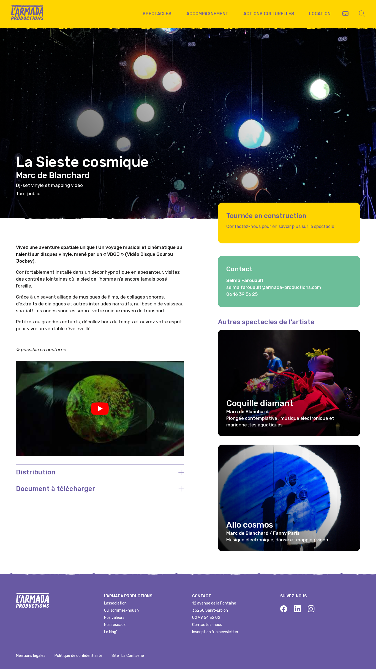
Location (320, 13)
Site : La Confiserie (127, 655)
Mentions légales (30, 655)
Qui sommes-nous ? (121, 610)
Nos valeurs (114, 617)
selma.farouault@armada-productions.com (273, 287)
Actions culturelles (268, 13)
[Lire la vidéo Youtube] (100, 408)
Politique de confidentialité (78, 655)
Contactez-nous (207, 624)
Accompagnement (207, 13)
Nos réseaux (115, 624)
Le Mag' (110, 632)
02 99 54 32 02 (206, 617)
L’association (115, 603)
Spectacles (157, 13)
